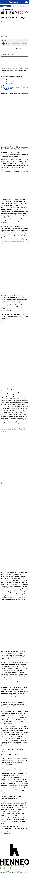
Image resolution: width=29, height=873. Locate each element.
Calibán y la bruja (20, 84)
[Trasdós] (14, 12)
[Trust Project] (4, 831)
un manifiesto (8, 87)
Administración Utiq (20, 866)
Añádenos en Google (8, 54)
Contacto (25, 866)
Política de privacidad (13, 865)
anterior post (8, 67)
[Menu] (2, 2)
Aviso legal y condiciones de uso (5, 865)
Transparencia (4, 866)
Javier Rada (5, 51)
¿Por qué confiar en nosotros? (5, 833)
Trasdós (3, 49)
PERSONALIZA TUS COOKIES (12, 866)
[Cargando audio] (3, 43)
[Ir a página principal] (14, 2)
